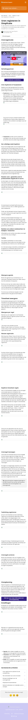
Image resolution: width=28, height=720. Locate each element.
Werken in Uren (16, 15)
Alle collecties (4, 15)
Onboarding (7, 713)
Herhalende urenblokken (14, 80)
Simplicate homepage (19, 713)
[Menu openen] (25, 2)
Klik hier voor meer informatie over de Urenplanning (14, 598)
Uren (10, 15)
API (12, 713)
